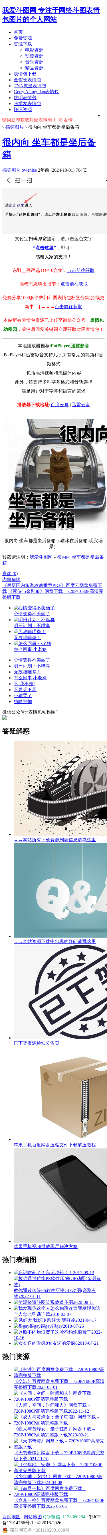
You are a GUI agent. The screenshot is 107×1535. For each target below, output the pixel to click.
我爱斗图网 (41, 557)
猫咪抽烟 (23, 701)
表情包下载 (25, 73)
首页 (18, 32)
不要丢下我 (25, 689)
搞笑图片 (14, 127)
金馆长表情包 (27, 79)
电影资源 (34, 50)
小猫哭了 (23, 695)
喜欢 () (10, 573)
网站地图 (33, 1516)
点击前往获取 (80, 270)
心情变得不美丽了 (32, 659)
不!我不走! (24, 683)
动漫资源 (34, 56)
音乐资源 (34, 61)
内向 (6, 579)
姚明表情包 (25, 97)
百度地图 (11, 1516)
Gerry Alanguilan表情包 (36, 91)
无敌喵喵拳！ (27, 671)
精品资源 (34, 67)
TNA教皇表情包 (30, 85)
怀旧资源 (23, 109)
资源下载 (23, 44)
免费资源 (23, 38)
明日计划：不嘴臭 (32, 665)
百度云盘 (60, 404)
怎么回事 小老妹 (30, 677)
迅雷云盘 (81, 404)
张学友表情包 (27, 103)
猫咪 (16, 579)
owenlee (29, 170)
